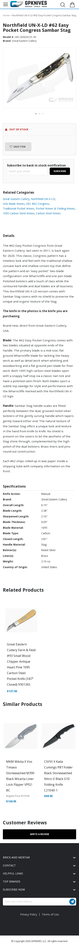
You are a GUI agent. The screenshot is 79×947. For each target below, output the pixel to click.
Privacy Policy (28, 914)
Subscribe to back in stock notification (36, 165)
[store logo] (28, 4)
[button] (36, 114)
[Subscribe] (72, 902)
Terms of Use (50, 914)
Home (6, 15)
